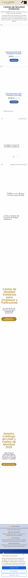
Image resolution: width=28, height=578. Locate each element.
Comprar (14, 60)
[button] (9, 319)
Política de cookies (20, 564)
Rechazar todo (14, 575)
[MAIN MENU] (25, 2)
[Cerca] (25, 554)
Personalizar (14, 571)
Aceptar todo (14, 567)
